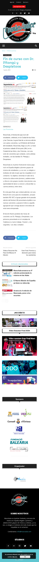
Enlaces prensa (11, 51)
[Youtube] (28, 13)
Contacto (18, 2)
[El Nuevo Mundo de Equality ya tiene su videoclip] (7, 282)
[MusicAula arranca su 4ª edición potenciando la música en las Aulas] (7, 272)
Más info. (14, 557)
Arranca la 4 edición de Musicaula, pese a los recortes (23, 293)
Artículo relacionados (19, 264)
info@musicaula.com (24, 532)
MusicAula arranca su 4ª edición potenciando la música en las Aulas (23, 272)
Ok (25, 557)
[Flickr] (16, 13)
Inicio (3, 51)
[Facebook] (12, 13)
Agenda (12, 2)
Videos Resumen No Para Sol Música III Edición (10, 253)
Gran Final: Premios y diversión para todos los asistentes (29, 253)
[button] (36, 46)
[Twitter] (24, 13)
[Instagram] (20, 13)
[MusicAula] (19, 29)
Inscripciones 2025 (19, 6)
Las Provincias (8, 129)
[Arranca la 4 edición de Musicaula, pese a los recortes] (7, 292)
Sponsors (25, 2)
